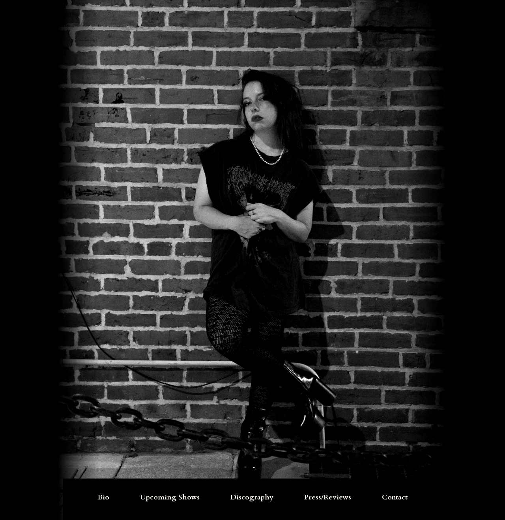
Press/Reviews (327, 497)
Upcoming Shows (170, 497)
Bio (103, 497)
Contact (395, 497)
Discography (251, 497)
